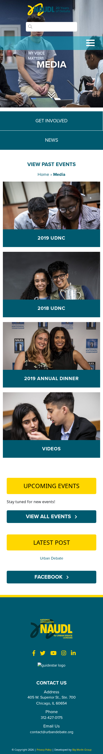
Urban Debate (51, 558)
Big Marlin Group (82, 749)
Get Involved (51, 121)
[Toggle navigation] (51, 43)
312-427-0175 (52, 717)
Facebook (49, 577)
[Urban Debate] (51, 9)
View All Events (49, 516)
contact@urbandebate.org (51, 732)
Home (43, 174)
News (51, 140)
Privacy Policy (44, 749)
